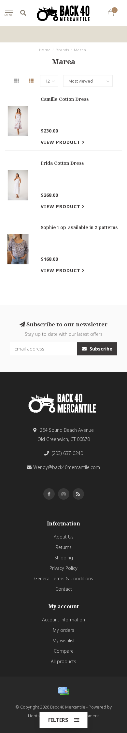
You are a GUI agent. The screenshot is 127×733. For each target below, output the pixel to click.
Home (45, 49)
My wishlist (63, 640)
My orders (63, 630)
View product (61, 142)
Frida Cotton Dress (62, 163)
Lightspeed (39, 716)
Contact (63, 589)
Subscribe (100, 349)
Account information (63, 619)
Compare (64, 651)
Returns (64, 547)
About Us (64, 537)
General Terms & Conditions (63, 578)
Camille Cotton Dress (65, 99)
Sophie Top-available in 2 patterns (79, 227)
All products (63, 661)
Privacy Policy (63, 568)
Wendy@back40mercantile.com (66, 467)
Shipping (63, 557)
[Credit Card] (63, 691)
